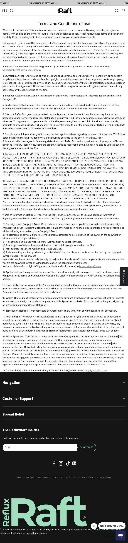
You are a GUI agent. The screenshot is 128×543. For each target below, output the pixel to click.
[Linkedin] (74, 463)
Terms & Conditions (63, 477)
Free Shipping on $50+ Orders (39, 3)
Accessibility (105, 477)
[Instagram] (61, 463)
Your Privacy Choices (86, 477)
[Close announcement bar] (125, 2)
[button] (4, 10)
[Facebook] (54, 463)
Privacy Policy (44, 477)
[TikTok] (68, 463)
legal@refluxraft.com (90, 266)
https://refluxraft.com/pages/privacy (21, 70)
